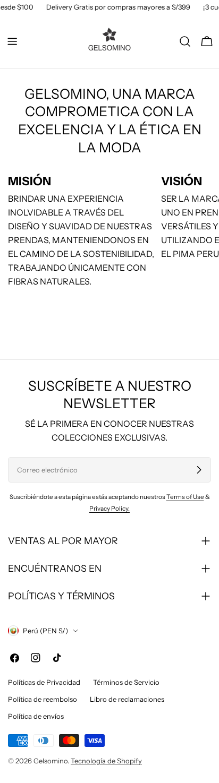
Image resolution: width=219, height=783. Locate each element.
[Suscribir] (199, 470)
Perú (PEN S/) (45, 630)
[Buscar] (185, 41)
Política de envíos (36, 716)
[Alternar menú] (12, 41)
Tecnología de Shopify (106, 760)
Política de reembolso (42, 699)
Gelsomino (50, 760)
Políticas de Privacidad (44, 682)
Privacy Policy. (109, 508)
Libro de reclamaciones (127, 699)
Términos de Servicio (126, 682)
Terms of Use (185, 497)
